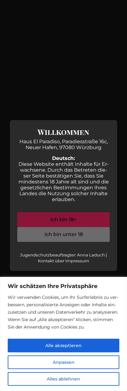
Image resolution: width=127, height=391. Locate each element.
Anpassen (64, 362)
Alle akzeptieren (63, 345)
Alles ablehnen (63, 379)
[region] (63, 334)
